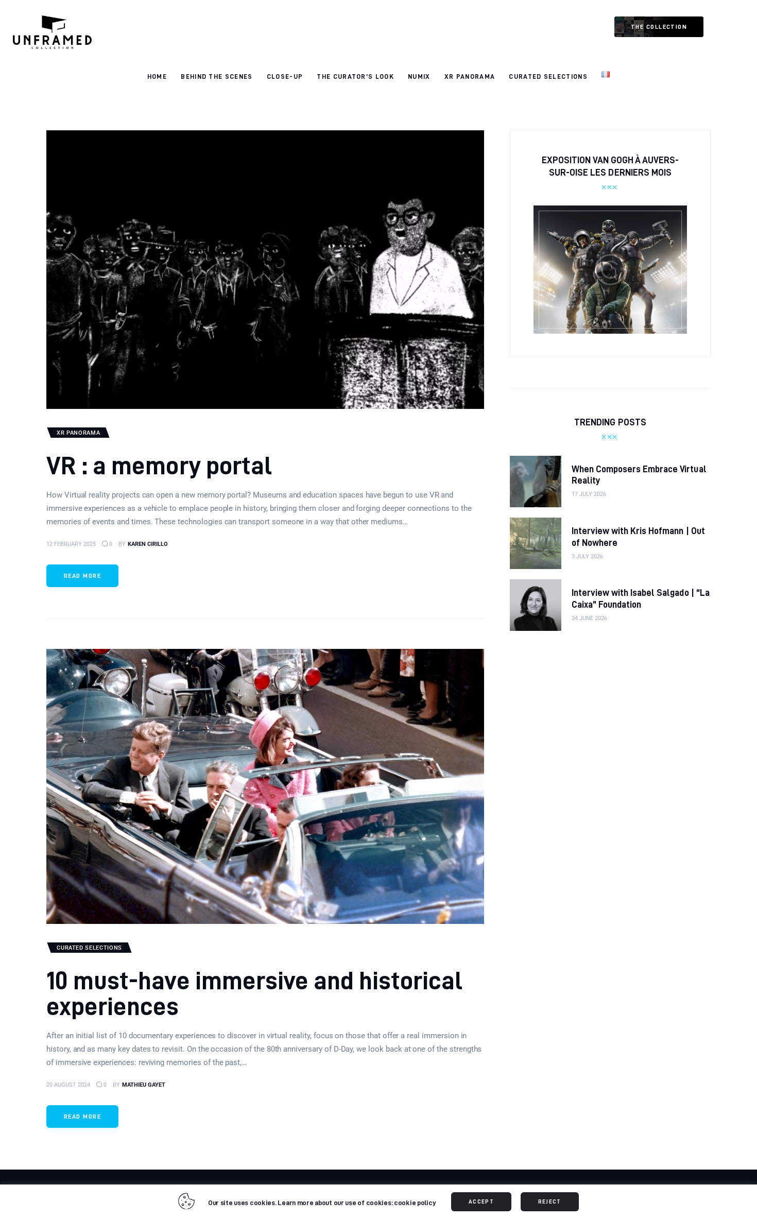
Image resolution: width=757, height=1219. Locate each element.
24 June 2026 (589, 618)
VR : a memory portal (159, 464)
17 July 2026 (589, 494)
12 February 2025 (71, 544)
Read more (82, 575)
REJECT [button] (549, 1201)
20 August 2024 (68, 1084)
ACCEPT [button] (481, 1201)
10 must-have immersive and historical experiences (254, 992)
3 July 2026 (587, 556)
